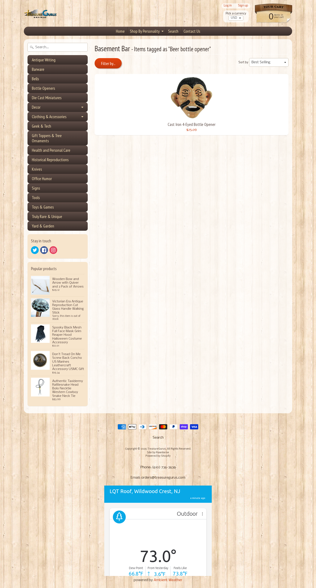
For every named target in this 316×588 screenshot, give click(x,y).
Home (120, 31)
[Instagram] (53, 250)
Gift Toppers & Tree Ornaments (47, 138)
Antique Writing (43, 60)
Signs (36, 188)
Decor (36, 107)
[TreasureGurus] (40, 13)
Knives (37, 169)
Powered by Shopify (158, 456)
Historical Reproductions (50, 159)
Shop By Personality (145, 31)
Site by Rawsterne (158, 452)
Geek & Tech (41, 126)
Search (173, 31)
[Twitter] (35, 250)
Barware (38, 69)
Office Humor (42, 178)
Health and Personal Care (51, 150)
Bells (35, 79)
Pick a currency (236, 13)
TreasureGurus (156, 449)
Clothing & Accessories (49, 116)
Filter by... (108, 63)
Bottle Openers (43, 88)
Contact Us (192, 31)
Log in (228, 6)
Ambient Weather (168, 580)
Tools (36, 197)
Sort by (243, 62)
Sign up (243, 6)
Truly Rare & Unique (47, 216)
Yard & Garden (43, 226)
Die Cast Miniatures (46, 98)
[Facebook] (44, 250)
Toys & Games (43, 207)
